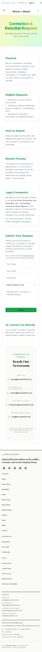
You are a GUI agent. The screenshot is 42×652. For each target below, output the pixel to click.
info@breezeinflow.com (21, 417)
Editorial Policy (29, 256)
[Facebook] (9, 468)
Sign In (31, 3)
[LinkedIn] (25, 468)
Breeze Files (6, 500)
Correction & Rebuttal (9, 584)
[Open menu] (4, 10)
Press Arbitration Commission (18, 221)
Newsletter (5, 489)
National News (7, 510)
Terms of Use (6, 573)
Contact (4, 530)
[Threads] (20, 468)
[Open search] (38, 10)
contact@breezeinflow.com (21, 393)
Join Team (5, 547)
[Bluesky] (15, 468)
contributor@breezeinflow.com (21, 405)
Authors (4, 515)
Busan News (6, 505)
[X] (4, 468)
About (4, 520)
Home (4, 479)
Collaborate (6, 552)
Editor (4, 525)
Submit (21, 310)
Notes (4, 494)
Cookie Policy (6, 568)
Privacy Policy (7, 563)
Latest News (6, 484)
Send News (6, 542)
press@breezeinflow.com (21, 379)
